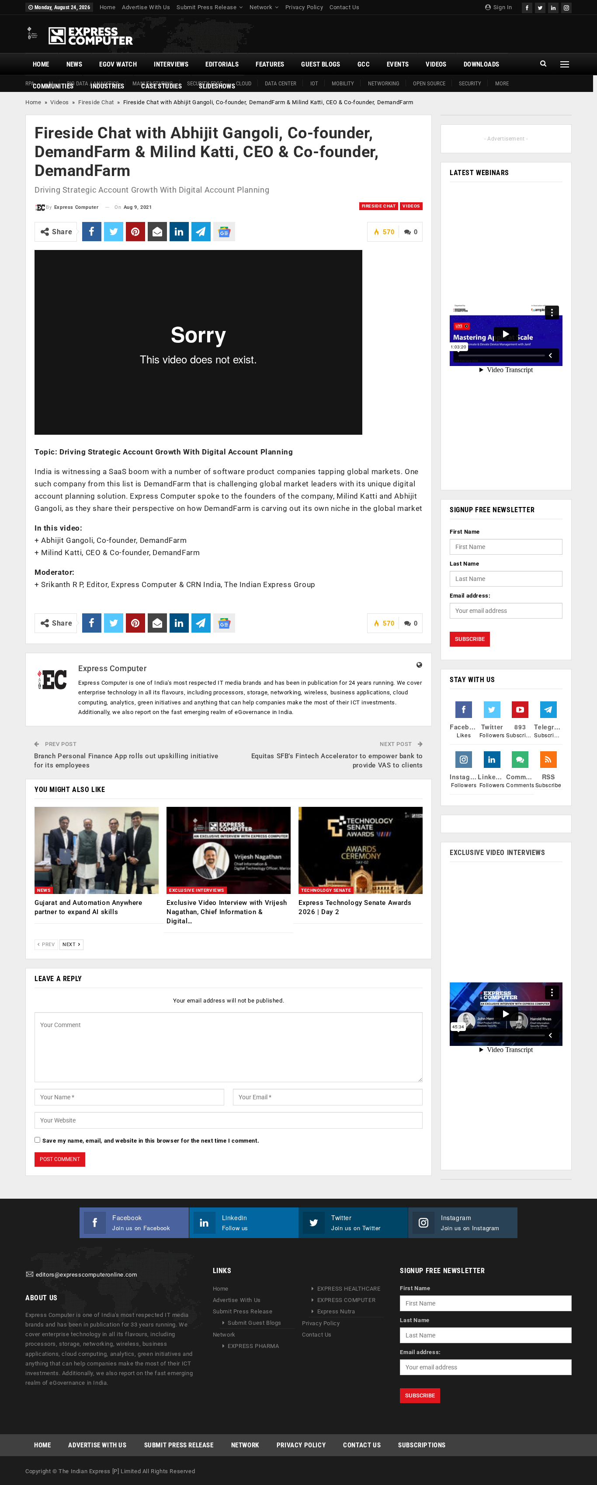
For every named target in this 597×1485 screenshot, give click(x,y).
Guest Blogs (320, 64)
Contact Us (344, 7)
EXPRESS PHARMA (253, 1346)
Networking (383, 83)
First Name (465, 531)
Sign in (502, 7)
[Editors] (29, 1275)
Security (470, 83)
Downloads (482, 64)
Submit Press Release (206, 7)
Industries (107, 86)
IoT (314, 83)
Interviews (171, 64)
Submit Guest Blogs (254, 1323)
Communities (53, 86)
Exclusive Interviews (196, 890)
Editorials (222, 64)
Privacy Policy (304, 7)
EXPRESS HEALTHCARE (349, 1288)
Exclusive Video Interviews (497, 852)
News (74, 64)
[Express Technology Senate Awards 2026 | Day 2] (360, 850)
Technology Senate (326, 890)
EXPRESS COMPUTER (346, 1300)
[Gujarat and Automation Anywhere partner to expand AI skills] (97, 850)
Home (107, 7)
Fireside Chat (96, 102)
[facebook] (527, 7)
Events (398, 64)
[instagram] (566, 7)
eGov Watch (118, 64)
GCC (364, 64)
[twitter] (540, 7)
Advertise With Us (146, 7)
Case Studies (161, 86)
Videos (436, 64)
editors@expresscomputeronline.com (86, 1275)
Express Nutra (336, 1311)
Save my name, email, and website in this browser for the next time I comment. (150, 1140)
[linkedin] (553, 7)
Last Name (464, 563)
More (502, 83)
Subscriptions (422, 1445)
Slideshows (217, 86)
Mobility (343, 83)
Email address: (470, 595)
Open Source (429, 83)
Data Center (280, 83)
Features (270, 64)
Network (261, 7)
